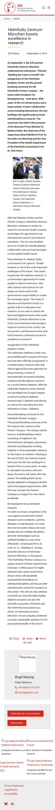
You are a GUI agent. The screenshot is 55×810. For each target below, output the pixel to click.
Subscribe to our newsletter (25, 713)
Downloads (17, 722)
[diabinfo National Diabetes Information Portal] (14, 743)
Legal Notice (11, 789)
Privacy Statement (14, 785)
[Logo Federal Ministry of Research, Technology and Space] (40, 763)
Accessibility (10, 793)
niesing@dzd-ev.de (28, 692)
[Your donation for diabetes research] (40, 743)
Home (7, 18)
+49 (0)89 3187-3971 (29, 687)
